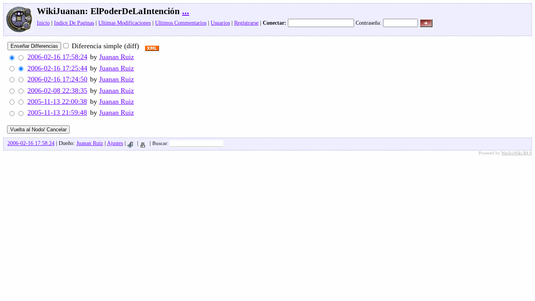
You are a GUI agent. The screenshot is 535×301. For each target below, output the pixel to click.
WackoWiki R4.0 (516, 152)
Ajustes (115, 143)
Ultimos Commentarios (180, 23)
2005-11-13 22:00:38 (57, 101)
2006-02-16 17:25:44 (57, 68)
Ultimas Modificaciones (124, 23)
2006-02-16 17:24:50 (57, 79)
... (185, 11)
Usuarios (220, 23)
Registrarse (246, 23)
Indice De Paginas (74, 23)
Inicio (43, 23)
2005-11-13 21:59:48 (57, 112)
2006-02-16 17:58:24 (57, 57)
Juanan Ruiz (116, 57)
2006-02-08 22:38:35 (57, 90)
